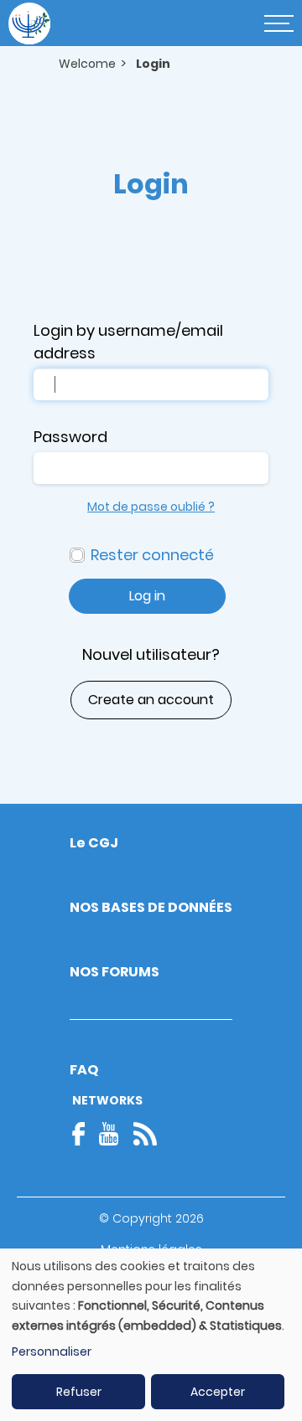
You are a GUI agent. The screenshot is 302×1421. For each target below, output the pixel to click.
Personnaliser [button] (51, 1351)
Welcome (87, 63)
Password (70, 436)
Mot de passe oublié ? (151, 506)
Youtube (109, 1134)
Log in (147, 595)
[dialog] (151, 1335)
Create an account (151, 699)
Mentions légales (151, 1249)
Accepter (217, 1391)
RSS (145, 1134)
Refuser (79, 1391)
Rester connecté (152, 554)
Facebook (84, 1134)
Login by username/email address (128, 341)
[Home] (29, 23)
